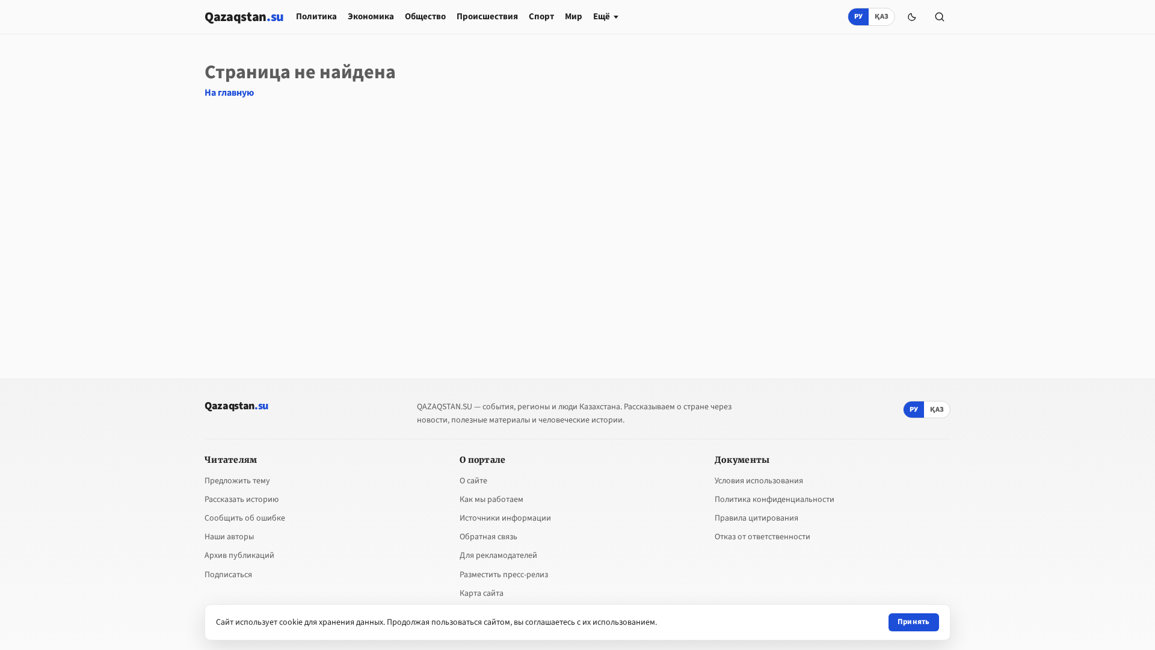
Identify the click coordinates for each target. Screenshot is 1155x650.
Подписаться (228, 575)
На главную (229, 92)
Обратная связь (488, 537)
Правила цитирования (756, 518)
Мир (573, 16)
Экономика (371, 16)
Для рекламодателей (498, 555)
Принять (914, 621)
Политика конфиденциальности (774, 500)
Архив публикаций (239, 555)
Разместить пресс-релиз (504, 575)
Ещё (601, 16)
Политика (316, 16)
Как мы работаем (491, 500)
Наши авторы (229, 537)
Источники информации (505, 518)
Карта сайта (482, 593)
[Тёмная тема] (912, 17)
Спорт (541, 16)
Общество (425, 16)
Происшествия (487, 16)
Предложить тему (237, 481)
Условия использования (759, 481)
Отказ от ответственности (762, 537)
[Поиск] (939, 17)
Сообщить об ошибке (245, 518)
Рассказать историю (242, 500)
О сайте (473, 481)
